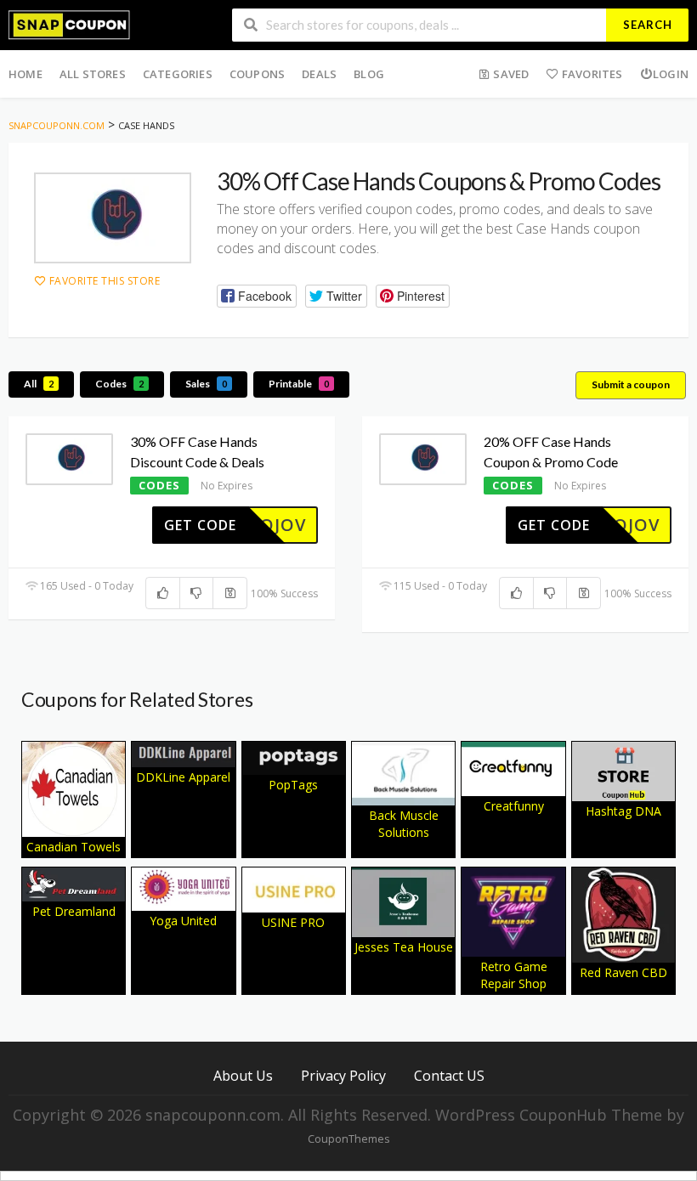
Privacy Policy (343, 1075)
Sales (206, 383)
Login (670, 74)
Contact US (449, 1075)
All (39, 383)
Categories (177, 74)
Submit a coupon (631, 384)
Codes (119, 383)
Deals (319, 74)
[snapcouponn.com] (69, 23)
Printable (299, 383)
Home (25, 74)
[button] (257, 296)
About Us (243, 1075)
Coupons (257, 74)
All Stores (93, 74)
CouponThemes (348, 1139)
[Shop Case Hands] (112, 217)
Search (647, 24)
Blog (369, 74)
